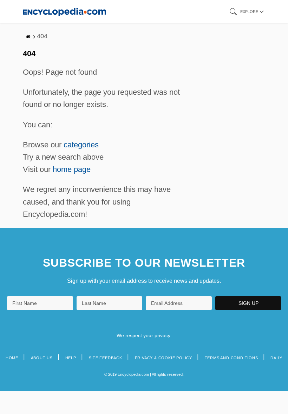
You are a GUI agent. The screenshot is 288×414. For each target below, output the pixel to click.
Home (12, 358)
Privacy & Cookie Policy (163, 358)
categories (81, 144)
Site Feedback (105, 358)
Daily (276, 358)
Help (70, 358)
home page (72, 169)
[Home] (64, 11)
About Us (42, 358)
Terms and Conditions (231, 358)
